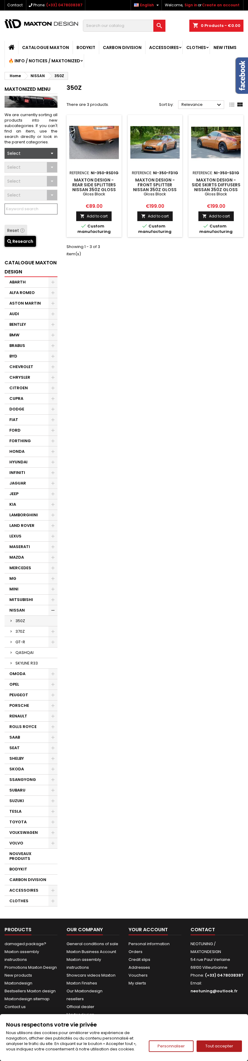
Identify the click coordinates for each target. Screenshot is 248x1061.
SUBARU (17, 790)
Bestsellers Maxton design (30, 991)
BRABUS (17, 345)
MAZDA (16, 557)
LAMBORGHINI (23, 515)
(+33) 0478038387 (64, 5)
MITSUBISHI (21, 599)
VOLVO (16, 843)
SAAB (14, 737)
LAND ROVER (21, 525)
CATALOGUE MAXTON (45, 47)
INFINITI (17, 472)
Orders (135, 952)
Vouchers (138, 975)
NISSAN (17, 610)
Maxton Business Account (91, 952)
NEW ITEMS (225, 47)
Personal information (149, 944)
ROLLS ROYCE (23, 727)
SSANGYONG (22, 779)
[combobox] (31, 153)
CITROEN (18, 388)
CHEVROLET (21, 367)
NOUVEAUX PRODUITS (20, 856)
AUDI (14, 314)
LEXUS (15, 536)
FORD (15, 430)
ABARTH (17, 282)
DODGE (16, 409)
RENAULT (18, 716)
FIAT (13, 420)
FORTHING (20, 441)
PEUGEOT (18, 695)
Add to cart (94, 216)
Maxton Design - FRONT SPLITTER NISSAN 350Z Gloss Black (155, 187)
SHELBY (16, 758)
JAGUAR (17, 483)
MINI (13, 589)
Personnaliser (171, 1046)
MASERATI (19, 547)
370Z (20, 631)
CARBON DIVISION (122, 47)
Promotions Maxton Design (31, 967)
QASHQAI (24, 652)
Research (22, 241)
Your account (148, 929)
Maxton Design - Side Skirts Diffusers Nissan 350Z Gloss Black (216, 187)
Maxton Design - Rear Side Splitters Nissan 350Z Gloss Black (94, 187)
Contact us (15, 1007)
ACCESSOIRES (164, 47)
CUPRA (16, 398)
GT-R (20, 642)
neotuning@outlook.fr (214, 991)
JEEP (13, 494)
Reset (13, 230)
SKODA (16, 769)
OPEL (14, 684)
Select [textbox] (14, 153)
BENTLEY (17, 324)
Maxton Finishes (82, 983)
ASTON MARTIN (25, 303)
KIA (12, 504)
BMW (14, 335)
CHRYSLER (19, 377)
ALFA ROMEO (22, 292)
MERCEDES (20, 568)
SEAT (14, 748)
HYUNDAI (18, 462)
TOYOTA (18, 822)
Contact (15, 5)
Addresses (139, 967)
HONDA (16, 451)
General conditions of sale (92, 944)
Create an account (221, 5)
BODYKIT (86, 47)
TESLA (15, 811)
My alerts (137, 983)
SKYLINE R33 (26, 663)
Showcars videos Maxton (91, 975)
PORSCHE (19, 705)
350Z (20, 621)
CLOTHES (196, 47)
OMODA (17, 674)
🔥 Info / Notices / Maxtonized (44, 61)
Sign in (190, 5)
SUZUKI (16, 801)
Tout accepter (219, 1046)
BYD (13, 356)
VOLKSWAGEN (23, 832)
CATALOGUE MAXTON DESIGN (31, 267)
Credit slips (139, 959)
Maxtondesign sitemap (27, 999)
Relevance (202, 105)
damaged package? (25, 944)
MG (12, 578)
